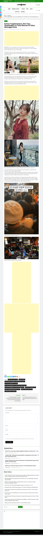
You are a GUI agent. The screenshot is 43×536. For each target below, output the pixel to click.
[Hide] (0, 18)
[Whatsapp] (8, 376)
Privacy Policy (37, 531)
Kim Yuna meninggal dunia (30, 387)
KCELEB (23, 8)
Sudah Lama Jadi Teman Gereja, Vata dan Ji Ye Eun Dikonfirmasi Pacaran (20, 465)
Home (9, 8)
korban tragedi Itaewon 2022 (27, 389)
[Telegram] (10, 376)
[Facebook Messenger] (12, 376)
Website (6, 434)
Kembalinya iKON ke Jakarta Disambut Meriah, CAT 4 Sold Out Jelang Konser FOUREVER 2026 (21, 487)
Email (6, 429)
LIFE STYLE (17, 11)
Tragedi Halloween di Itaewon (10, 391)
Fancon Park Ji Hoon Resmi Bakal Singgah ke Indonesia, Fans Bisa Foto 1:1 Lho (21, 451)
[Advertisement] (21, 38)
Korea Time (7, 29)
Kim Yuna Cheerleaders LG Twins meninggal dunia (14, 387)
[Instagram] (15, 376)
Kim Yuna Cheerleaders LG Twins (11, 383)
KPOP (27, 8)
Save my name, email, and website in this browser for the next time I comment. (20, 438)
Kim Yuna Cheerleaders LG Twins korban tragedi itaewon (15, 385)
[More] (17, 376)
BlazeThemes (10, 532)
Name (6, 425)
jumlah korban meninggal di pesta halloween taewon (15, 381)
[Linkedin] (14, 376)
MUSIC (31, 8)
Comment (7, 412)
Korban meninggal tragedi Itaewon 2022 (12, 389)
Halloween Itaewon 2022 (12, 379)
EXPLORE (23, 11)
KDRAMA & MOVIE (15, 8)
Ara (6, 452)
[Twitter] (7, 376)
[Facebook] (5, 376)
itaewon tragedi (22, 379)
